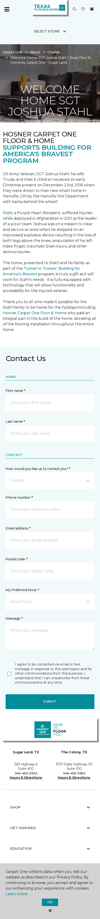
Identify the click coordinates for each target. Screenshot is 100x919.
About (35, 52)
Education (21, 848)
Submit (50, 701)
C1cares (53, 52)
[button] (74, 9)
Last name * (15, 421)
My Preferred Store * (22, 590)
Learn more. (17, 894)
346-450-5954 (74, 773)
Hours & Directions (26, 778)
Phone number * (19, 497)
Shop (15, 807)
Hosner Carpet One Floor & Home (35, 313)
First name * (15, 390)
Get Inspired (23, 828)
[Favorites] (83, 9)
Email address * (18, 528)
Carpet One (12, 52)
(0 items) (91, 9)
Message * (14, 618)
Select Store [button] (47, 31)
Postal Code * (16, 559)
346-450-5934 (26, 773)
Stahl (7, 213)
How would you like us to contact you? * (38, 468)
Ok (49, 902)
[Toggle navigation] (7, 9)
